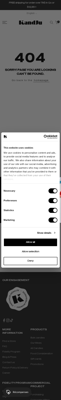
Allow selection (30, 251)
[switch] (52, 200)
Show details (44, 232)
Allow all (30, 242)
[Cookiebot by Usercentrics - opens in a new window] (43, 137)
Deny (31, 261)
